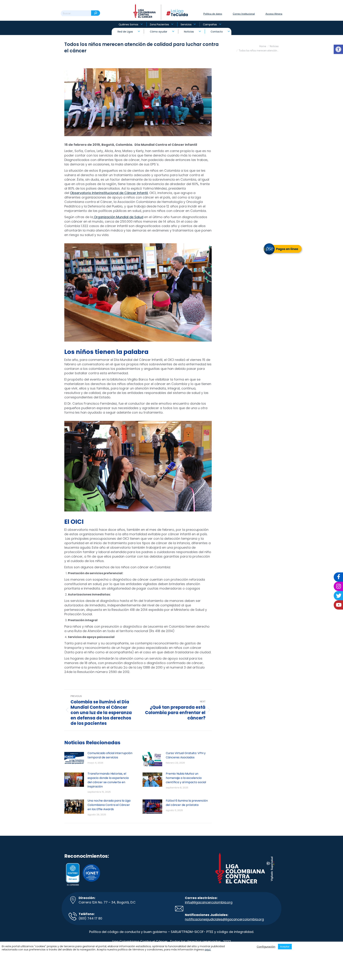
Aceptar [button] (285, 946)
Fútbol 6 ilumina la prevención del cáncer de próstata (187, 803)
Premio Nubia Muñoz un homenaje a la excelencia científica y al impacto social (186, 778)
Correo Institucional (244, 13)
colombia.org (253, 919)
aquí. (208, 949)
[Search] (95, 13)
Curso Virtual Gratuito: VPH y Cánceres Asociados (186, 755)
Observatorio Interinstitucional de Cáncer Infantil (109, 193)
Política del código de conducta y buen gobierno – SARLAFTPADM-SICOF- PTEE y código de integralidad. (171, 932)
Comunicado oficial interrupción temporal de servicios (110, 755)
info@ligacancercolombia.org (208, 902)
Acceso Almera (273, 13)
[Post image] (74, 759)
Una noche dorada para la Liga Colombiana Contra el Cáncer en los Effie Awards (109, 805)
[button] (338, 49)
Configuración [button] (266, 946)
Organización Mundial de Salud (118, 217)
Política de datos (212, 13)
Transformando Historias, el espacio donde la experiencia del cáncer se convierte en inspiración (108, 780)
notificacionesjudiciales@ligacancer (214, 919)
